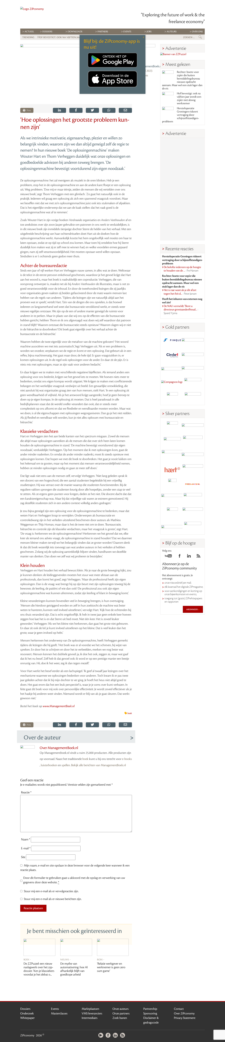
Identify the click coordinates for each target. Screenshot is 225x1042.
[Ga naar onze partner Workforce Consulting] (193, 441)
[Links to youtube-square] (168, 557)
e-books (127, 759)
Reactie (26, 792)
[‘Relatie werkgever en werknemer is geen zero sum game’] (113, 947)
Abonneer (192, 609)
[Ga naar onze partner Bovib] (193, 369)
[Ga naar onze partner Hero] (193, 398)
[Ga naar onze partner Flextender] (193, 355)
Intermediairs (90, 1018)
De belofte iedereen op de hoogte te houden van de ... (182, 269)
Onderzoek (27, 1013)
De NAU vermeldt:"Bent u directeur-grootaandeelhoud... (181, 309)
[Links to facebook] (179, 557)
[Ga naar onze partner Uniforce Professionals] (193, 513)
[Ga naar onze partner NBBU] (172, 498)
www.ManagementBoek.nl (59, 706)
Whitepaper (27, 1018)
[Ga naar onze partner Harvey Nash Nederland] (172, 398)
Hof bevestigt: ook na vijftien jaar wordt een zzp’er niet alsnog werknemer (189, 98)
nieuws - (65, 959)
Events (55, 1009)
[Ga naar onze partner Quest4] (172, 441)
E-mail (25, 848)
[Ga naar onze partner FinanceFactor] (193, 340)
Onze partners (121, 1013)
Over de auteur (42, 737)
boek (129, 713)
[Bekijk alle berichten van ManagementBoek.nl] (146, 53)
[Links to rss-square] (198, 557)
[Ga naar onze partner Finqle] (172, 340)
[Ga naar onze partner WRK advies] (193, 527)
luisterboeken (49, 765)
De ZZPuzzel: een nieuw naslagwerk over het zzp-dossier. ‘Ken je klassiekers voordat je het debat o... (39, 969)
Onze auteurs (120, 1009)
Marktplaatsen (90, 1009)
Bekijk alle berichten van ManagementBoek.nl (98, 765)
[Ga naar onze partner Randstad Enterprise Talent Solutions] (172, 427)
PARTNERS (103, 31)
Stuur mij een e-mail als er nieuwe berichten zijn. (53, 899)
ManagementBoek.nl (146, 66)
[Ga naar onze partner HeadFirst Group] (193, 383)
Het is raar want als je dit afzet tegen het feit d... (180, 292)
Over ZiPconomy (184, 1013)
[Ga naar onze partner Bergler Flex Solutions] (172, 527)
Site (23, 857)
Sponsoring (150, 1013)
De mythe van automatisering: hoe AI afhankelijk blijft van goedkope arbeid (74, 969)
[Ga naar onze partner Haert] (172, 470)
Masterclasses (59, 1013)
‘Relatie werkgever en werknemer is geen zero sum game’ (111, 967)
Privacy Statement (184, 1018)
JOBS (149, 31)
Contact (179, 1009)
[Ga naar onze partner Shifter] (172, 455)
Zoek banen (119, 1018)
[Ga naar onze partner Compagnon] (172, 383)
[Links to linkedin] (189, 557)
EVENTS (127, 31)
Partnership (150, 1009)
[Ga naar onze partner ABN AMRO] (193, 455)
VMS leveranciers (92, 1013)
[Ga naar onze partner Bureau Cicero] (172, 513)
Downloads (75, 31)
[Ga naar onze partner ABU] (193, 498)
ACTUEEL (29, 31)
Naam (25, 839)
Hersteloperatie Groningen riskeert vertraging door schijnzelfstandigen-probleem (180, 115)
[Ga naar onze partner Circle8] (172, 355)
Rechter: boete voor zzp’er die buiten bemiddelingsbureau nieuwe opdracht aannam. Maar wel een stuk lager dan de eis (182, 80)
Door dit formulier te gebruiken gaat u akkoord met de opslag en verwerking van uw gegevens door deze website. (74, 880)
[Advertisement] (182, 189)
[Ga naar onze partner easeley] (193, 427)
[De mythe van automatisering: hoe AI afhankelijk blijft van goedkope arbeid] (76, 947)
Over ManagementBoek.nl (59, 748)
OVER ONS (197, 31)
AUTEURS (172, 31)
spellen (66, 765)
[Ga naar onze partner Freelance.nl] (193, 484)
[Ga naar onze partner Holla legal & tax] (193, 470)
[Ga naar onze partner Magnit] (172, 369)
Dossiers (47, 31)
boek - (27, 959)
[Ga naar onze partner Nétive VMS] (172, 484)
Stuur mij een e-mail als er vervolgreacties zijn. (51, 891)
